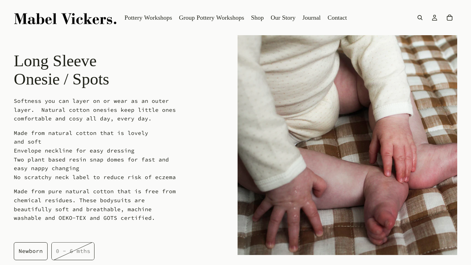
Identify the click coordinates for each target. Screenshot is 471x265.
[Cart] (449, 17)
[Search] (420, 17)
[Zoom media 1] (347, 145)
